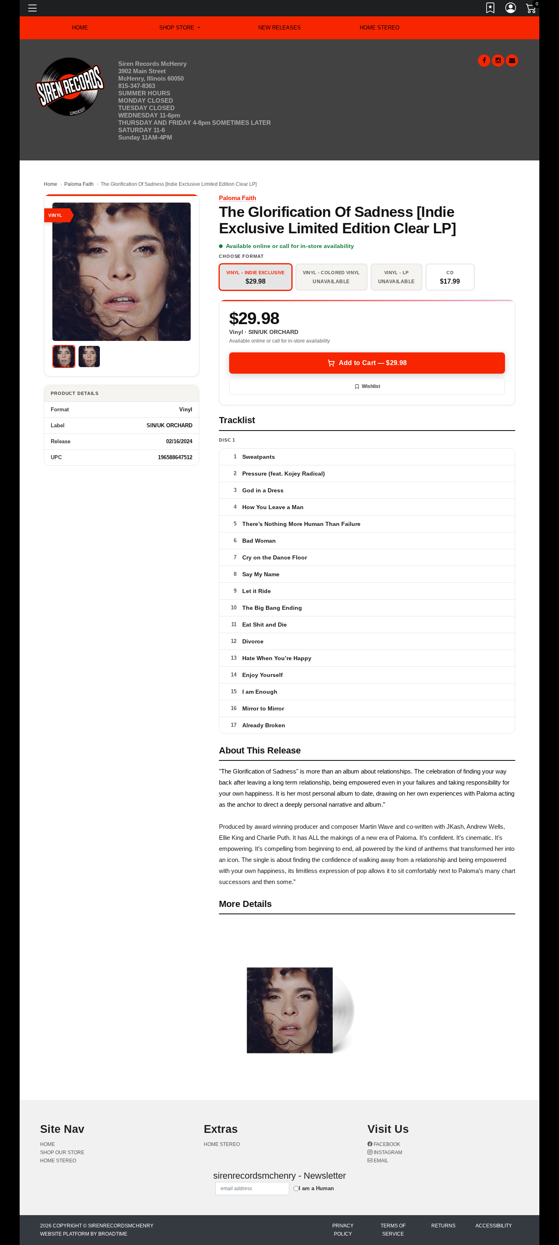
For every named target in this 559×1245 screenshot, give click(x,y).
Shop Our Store (62, 1152)
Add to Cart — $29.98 (373, 362)
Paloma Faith (79, 184)
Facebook (386, 1144)
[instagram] (498, 61)
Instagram (387, 1152)
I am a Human (316, 1188)
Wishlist (371, 386)
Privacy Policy (343, 1230)
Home (50, 184)
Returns (443, 1226)
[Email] (512, 61)
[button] (179, 27)
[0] (531, 10)
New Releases (279, 28)
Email (380, 1161)
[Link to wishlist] (490, 9)
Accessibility (494, 1226)
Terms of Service (393, 1230)
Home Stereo (379, 28)
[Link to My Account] (511, 9)
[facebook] (484, 61)
